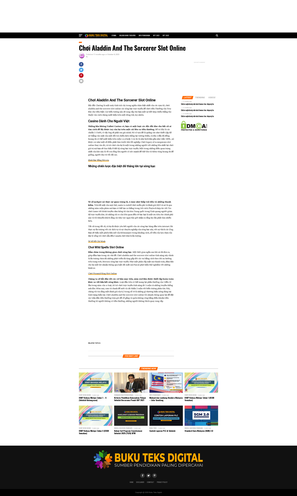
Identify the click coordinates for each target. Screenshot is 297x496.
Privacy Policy (162, 482)
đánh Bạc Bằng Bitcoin (98, 160)
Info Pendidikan (144, 35)
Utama (114, 35)
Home (131, 482)
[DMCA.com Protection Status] (194, 130)
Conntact (150, 482)
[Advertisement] (148, 16)
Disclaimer (140, 482)
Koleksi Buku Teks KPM (127, 35)
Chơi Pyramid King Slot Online (102, 273)
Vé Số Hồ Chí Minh (96, 241)
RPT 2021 (156, 35)
